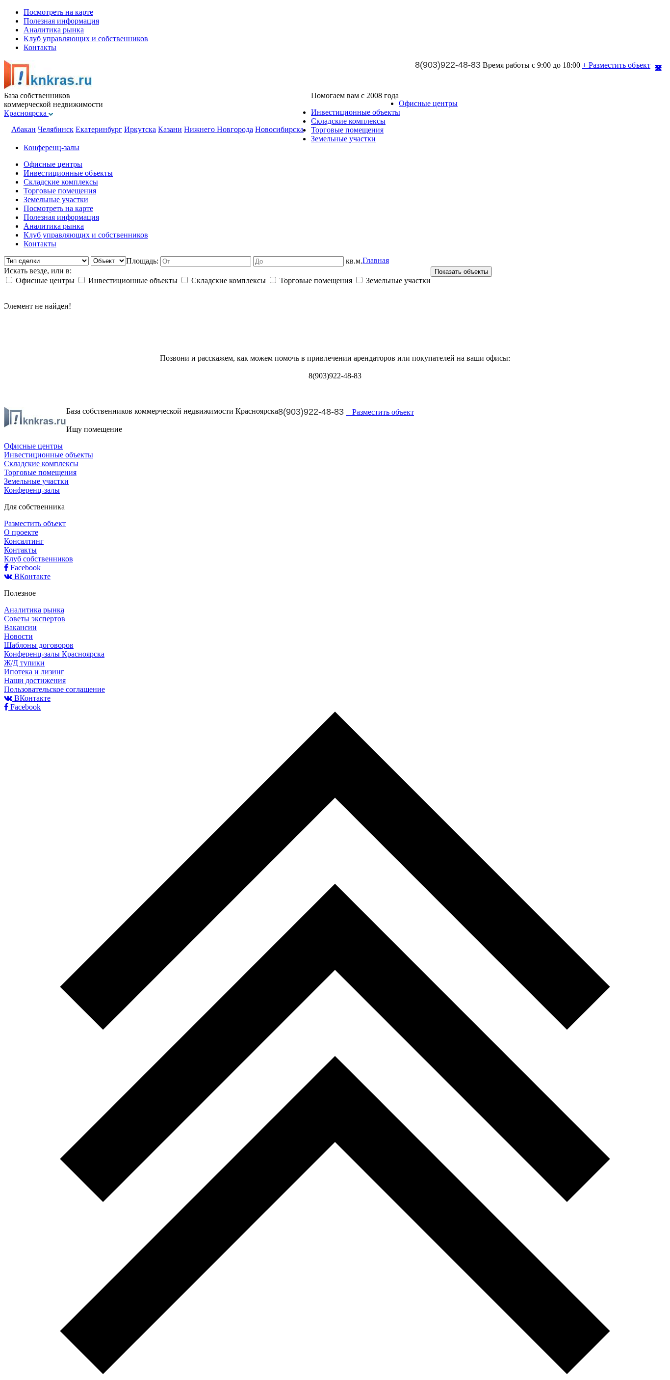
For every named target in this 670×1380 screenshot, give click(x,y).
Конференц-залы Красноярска (54, 654)
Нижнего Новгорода (218, 129)
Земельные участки (343, 138)
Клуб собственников (38, 559)
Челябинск (56, 129)
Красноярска (26, 113)
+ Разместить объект (616, 65)
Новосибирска (279, 129)
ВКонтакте (31, 576)
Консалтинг (24, 541)
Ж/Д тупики (24, 663)
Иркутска (140, 129)
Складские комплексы (348, 121)
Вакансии (20, 627)
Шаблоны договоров (39, 645)
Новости (18, 636)
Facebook (24, 567)
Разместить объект (35, 523)
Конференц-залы (51, 147)
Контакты (40, 47)
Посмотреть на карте (58, 12)
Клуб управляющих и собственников (86, 38)
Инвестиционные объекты (355, 112)
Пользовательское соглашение (54, 689)
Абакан (23, 129)
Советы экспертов (34, 618)
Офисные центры (428, 103)
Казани (170, 129)
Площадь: (143, 261)
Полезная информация (61, 21)
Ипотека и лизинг (34, 671)
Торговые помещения (347, 130)
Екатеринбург (99, 129)
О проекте (21, 532)
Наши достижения (35, 680)
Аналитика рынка (54, 30)
